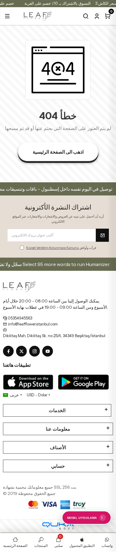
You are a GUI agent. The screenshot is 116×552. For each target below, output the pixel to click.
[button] (7, 16)
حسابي (58, 466)
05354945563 (19, 318)
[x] (22, 351)
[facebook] (9, 351)
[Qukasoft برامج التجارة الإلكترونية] (58, 526)
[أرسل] (102, 235)
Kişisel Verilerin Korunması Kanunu (52, 248)
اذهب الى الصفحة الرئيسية (58, 152)
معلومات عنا (58, 429)
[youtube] (48, 351)
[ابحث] (86, 16)
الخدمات (57, 410)
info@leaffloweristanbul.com (32, 324)
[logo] (38, 15)
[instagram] (35, 351)
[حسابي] (97, 16)
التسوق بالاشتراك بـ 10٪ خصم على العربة (57, 3)
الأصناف (58, 447)
